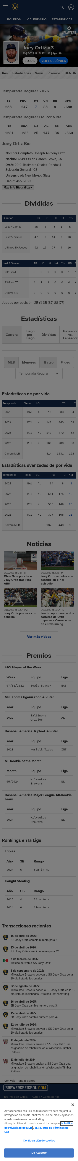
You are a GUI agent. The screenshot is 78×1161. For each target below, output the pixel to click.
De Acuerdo (38, 1153)
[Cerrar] (73, 1104)
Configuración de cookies (39, 1140)
